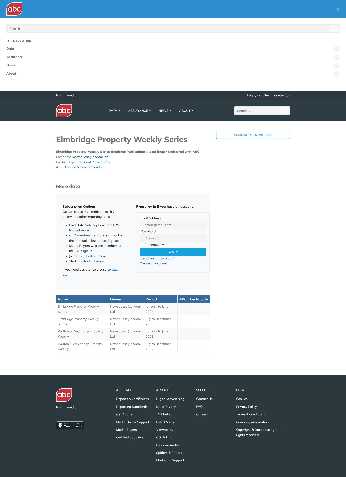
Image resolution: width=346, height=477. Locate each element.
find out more (79, 230)
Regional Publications (93, 162)
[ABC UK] (14, 9)
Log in (173, 251)
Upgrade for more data (253, 135)
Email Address (150, 218)
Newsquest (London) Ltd (90, 157)
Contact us (282, 95)
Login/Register (258, 95)
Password (148, 231)
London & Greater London (84, 167)
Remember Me (155, 245)
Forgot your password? (157, 258)
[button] (338, 9)
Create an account (153, 263)
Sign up (113, 240)
